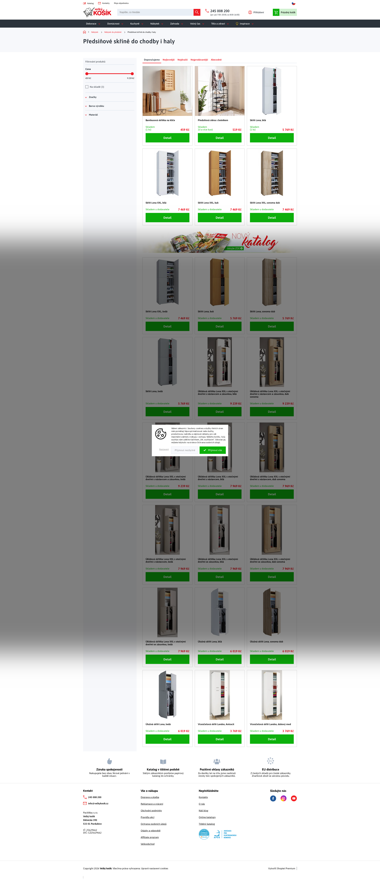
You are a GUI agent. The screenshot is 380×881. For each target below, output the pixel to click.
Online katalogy (207, 817)
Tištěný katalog (207, 824)
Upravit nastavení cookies (154, 868)
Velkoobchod (148, 844)
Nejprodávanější (199, 59)
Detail (167, 137)
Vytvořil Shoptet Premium (281, 868)
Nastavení (164, 449)
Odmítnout (184, 450)
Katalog (90, 3)
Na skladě (96, 86)
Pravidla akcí (147, 817)
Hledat (197, 12)
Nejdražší (183, 59)
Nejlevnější (169, 59)
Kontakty (106, 3)
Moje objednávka (121, 3)
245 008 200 (94, 797)
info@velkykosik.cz (98, 803)
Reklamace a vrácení (152, 804)
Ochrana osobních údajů (154, 824)
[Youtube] (294, 798)
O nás (202, 804)
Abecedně (216, 59)
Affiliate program (150, 837)
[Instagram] (283, 798)
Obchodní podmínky (151, 810)
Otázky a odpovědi (150, 830)
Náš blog (203, 810)
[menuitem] (93, 24)
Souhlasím (213, 450)
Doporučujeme (152, 59)
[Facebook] (273, 798)
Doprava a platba (150, 797)
